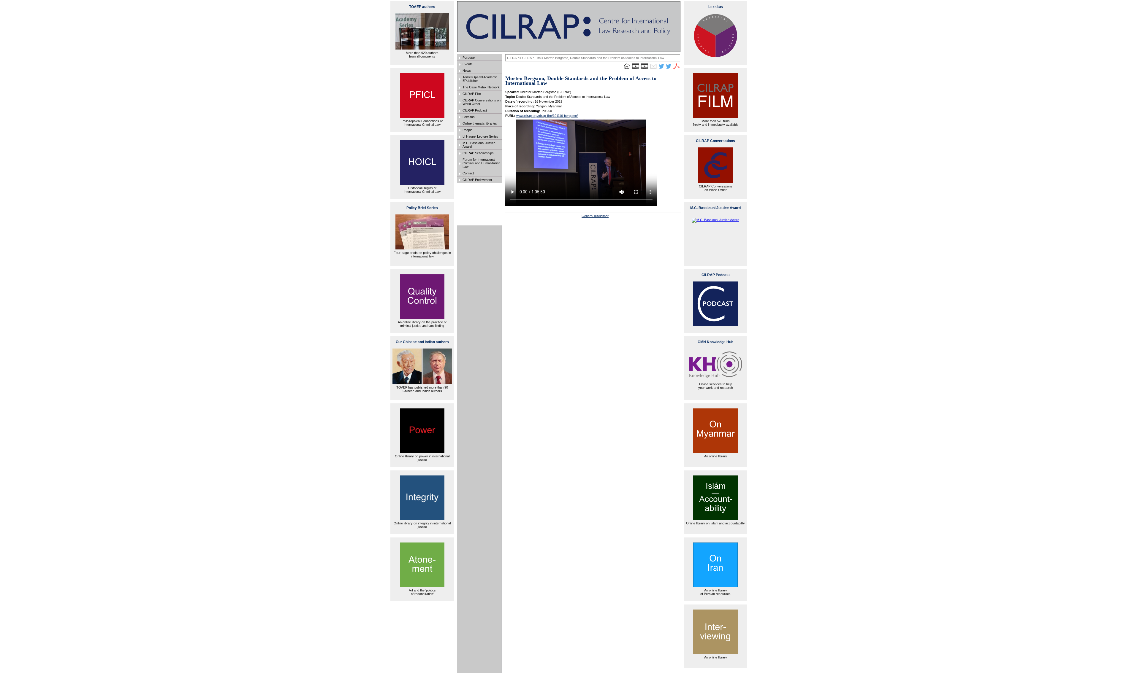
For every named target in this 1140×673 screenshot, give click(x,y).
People (467, 130)
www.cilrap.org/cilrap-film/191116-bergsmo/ (547, 115)
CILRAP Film (472, 94)
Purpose (469, 57)
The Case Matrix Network (481, 87)
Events (468, 64)
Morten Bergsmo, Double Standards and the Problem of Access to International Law (604, 58)
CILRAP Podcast (475, 110)
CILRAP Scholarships (478, 153)
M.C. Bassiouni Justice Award (479, 144)
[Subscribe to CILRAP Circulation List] (653, 68)
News (467, 70)
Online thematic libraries (480, 123)
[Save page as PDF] (676, 68)
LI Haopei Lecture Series (480, 136)
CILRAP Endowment (477, 180)
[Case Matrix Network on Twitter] (668, 68)
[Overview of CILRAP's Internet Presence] (635, 68)
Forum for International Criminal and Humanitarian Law (481, 163)
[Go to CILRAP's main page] (626, 68)
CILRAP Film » (533, 58)
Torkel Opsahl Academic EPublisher (480, 78)
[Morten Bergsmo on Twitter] (661, 68)
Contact (468, 173)
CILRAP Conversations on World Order (482, 102)
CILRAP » (514, 58)
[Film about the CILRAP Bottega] (644, 68)
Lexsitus (469, 117)
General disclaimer (595, 216)
